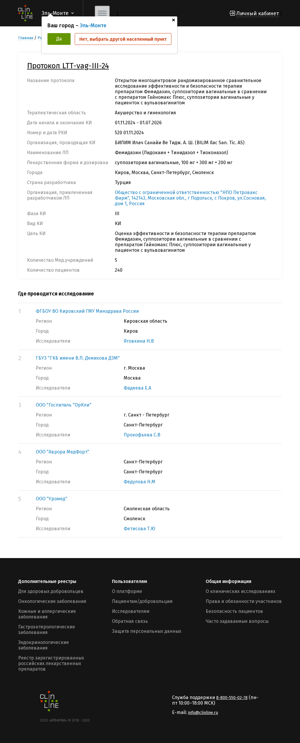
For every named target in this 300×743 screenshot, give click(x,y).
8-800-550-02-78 (232, 697)
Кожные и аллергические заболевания (47, 614)
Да (59, 39)
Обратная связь (130, 621)
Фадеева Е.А (137, 388)
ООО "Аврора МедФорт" (62, 452)
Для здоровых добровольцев (50, 591)
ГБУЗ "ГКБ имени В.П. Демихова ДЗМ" (78, 358)
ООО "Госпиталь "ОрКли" (63, 405)
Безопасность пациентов (234, 611)
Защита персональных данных (146, 631)
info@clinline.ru (203, 712)
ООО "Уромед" (51, 498)
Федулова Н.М (139, 481)
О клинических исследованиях (240, 591)
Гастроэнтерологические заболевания (46, 629)
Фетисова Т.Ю (139, 528)
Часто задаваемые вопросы (237, 621)
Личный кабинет (257, 13)
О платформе (127, 591)
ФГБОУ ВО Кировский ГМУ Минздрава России (87, 311)
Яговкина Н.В (139, 341)
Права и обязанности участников (244, 601)
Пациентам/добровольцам (142, 601)
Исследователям (130, 611)
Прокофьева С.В (142, 435)
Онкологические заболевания (52, 601)
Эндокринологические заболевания (43, 645)
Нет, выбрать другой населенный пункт (123, 39)
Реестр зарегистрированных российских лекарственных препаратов (51, 663)
